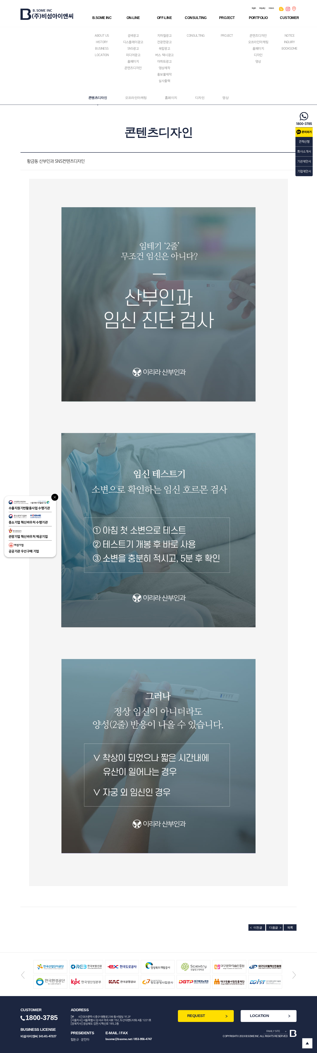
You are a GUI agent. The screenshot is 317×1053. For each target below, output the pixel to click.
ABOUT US (102, 36)
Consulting (195, 18)
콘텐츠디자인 (133, 68)
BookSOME (289, 48)
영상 (258, 61)
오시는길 (294, 9)
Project (227, 18)
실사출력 (164, 81)
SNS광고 (133, 48)
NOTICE (289, 36)
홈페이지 (133, 61)
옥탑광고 (164, 48)
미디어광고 (133, 55)
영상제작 (164, 68)
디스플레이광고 (133, 42)
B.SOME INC (101, 18)
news (271, 8)
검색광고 (133, 36)
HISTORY (102, 42)
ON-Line (133, 18)
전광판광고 (164, 42)
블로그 (281, 9)
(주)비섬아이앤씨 (46, 14)
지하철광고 (164, 36)
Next (294, 975)
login (254, 8)
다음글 (273, 927)
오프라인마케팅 (258, 42)
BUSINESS (101, 48)
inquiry (262, 8)
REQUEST (196, 1016)
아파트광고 (164, 61)
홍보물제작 (164, 74)
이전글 (257, 927)
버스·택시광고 (164, 55)
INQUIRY (289, 42)
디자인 (258, 55)
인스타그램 (288, 9)
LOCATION (102, 55)
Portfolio (258, 18)
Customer (289, 18)
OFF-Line (164, 18)
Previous (23, 975)
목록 (290, 927)
